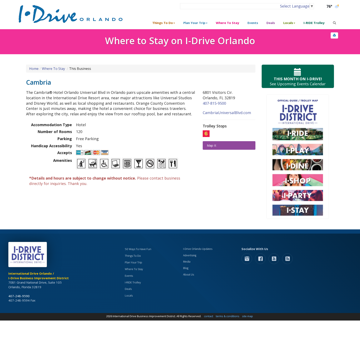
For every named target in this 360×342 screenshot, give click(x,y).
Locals (129, 295)
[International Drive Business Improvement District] (28, 256)
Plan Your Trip (133, 262)
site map (247, 316)
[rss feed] (287, 258)
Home (34, 68)
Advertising (189, 255)
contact (208, 316)
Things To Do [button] (162, 23)
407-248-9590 (19, 296)
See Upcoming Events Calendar (298, 81)
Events (253, 23)
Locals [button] (288, 23)
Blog (185, 268)
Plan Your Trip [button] (194, 23)
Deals (270, 23)
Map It (211, 145)
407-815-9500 (214, 103)
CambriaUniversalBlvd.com (227, 112)
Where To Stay (227, 23)
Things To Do (133, 256)
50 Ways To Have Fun (138, 249)
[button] (334, 35)
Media (186, 261)
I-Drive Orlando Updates (197, 249)
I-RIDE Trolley (314, 23)
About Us (188, 274)
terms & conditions (227, 316)
